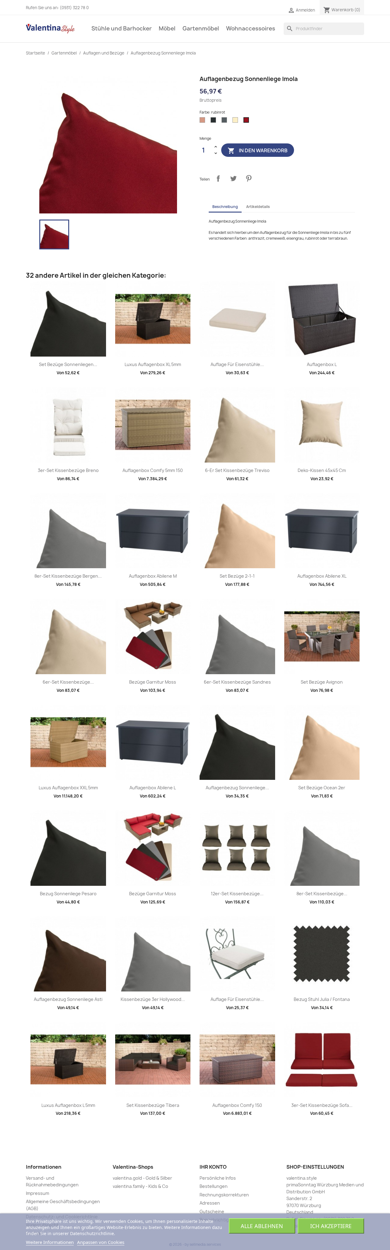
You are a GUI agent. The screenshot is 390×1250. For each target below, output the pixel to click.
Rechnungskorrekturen (224, 1195)
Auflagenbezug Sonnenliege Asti (68, 999)
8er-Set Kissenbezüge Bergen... (68, 576)
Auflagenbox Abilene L (152, 787)
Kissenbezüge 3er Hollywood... (153, 999)
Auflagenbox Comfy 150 (237, 1105)
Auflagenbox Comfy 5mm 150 (152, 470)
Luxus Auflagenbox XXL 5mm (68, 787)
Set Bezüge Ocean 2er (321, 787)
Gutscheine (212, 1211)
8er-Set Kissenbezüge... (321, 893)
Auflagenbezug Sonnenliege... (237, 787)
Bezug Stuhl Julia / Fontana (322, 999)
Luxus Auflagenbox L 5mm (68, 1105)
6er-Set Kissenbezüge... (68, 682)
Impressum (37, 1193)
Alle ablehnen (262, 1226)
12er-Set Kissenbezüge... (237, 893)
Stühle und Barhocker (121, 28)
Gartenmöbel (201, 28)
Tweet (233, 178)
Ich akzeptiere (331, 1226)
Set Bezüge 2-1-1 (237, 576)
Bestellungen (214, 1186)
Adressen (210, 1203)
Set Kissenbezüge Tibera (152, 1105)
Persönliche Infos (218, 1178)
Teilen (218, 178)
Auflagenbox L (322, 364)
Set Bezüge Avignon (322, 682)
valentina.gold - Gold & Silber (142, 1178)
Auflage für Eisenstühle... (237, 364)
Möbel (167, 28)
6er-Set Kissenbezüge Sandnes (237, 682)
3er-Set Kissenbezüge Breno (68, 470)
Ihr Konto (213, 1167)
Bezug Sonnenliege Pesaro (68, 893)
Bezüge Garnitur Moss (152, 682)
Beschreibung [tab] (225, 206)
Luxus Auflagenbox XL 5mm (153, 364)
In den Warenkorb (258, 150)
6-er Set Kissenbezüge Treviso (237, 470)
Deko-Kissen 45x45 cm (322, 470)
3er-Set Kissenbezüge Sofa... (322, 1105)
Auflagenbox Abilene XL (321, 576)
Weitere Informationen (50, 1242)
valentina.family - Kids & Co (140, 1186)
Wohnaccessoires (250, 28)
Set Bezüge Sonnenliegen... (68, 364)
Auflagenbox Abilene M (153, 576)
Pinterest (249, 178)
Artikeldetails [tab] (258, 206)
